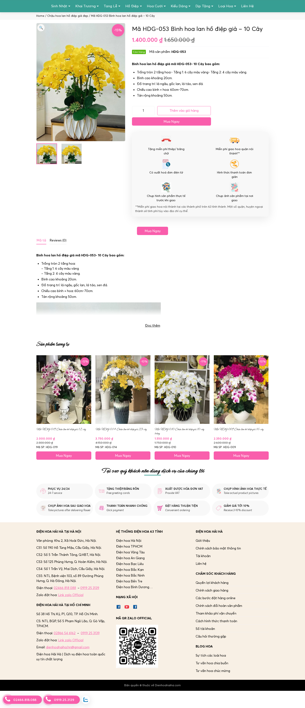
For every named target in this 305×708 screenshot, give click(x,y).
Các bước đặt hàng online (215, 598)
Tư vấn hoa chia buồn (212, 663)
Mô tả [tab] (41, 240)
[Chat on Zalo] (86, 700)
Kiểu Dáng (179, 6)
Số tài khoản (205, 629)
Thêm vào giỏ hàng (184, 110)
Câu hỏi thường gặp (211, 636)
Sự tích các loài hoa (211, 655)
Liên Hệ (247, 6)
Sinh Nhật (59, 6)
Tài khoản (203, 556)
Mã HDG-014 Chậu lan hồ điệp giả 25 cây (121, 429)
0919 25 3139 (89, 588)
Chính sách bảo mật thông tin (218, 548)
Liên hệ (201, 563)
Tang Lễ (110, 6)
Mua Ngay (171, 121)
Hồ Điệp (132, 6)
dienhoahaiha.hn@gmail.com (67, 647)
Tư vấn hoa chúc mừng (213, 671)
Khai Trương (85, 6)
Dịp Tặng (202, 6)
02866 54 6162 (65, 633)
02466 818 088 (65, 588)
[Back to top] (297, 700)
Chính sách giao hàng (212, 590)
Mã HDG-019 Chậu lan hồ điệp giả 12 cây (61, 429)
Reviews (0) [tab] (58, 240)
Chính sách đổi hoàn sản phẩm (219, 606)
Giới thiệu (203, 540)
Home (40, 16)
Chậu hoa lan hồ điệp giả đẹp (67, 16)
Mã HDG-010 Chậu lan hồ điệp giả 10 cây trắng (179, 431)
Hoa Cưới (155, 6)
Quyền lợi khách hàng (212, 583)
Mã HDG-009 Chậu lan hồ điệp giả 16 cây (239, 429)
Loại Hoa (225, 6)
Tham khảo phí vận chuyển (216, 613)
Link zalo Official (70, 595)
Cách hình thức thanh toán (216, 621)
